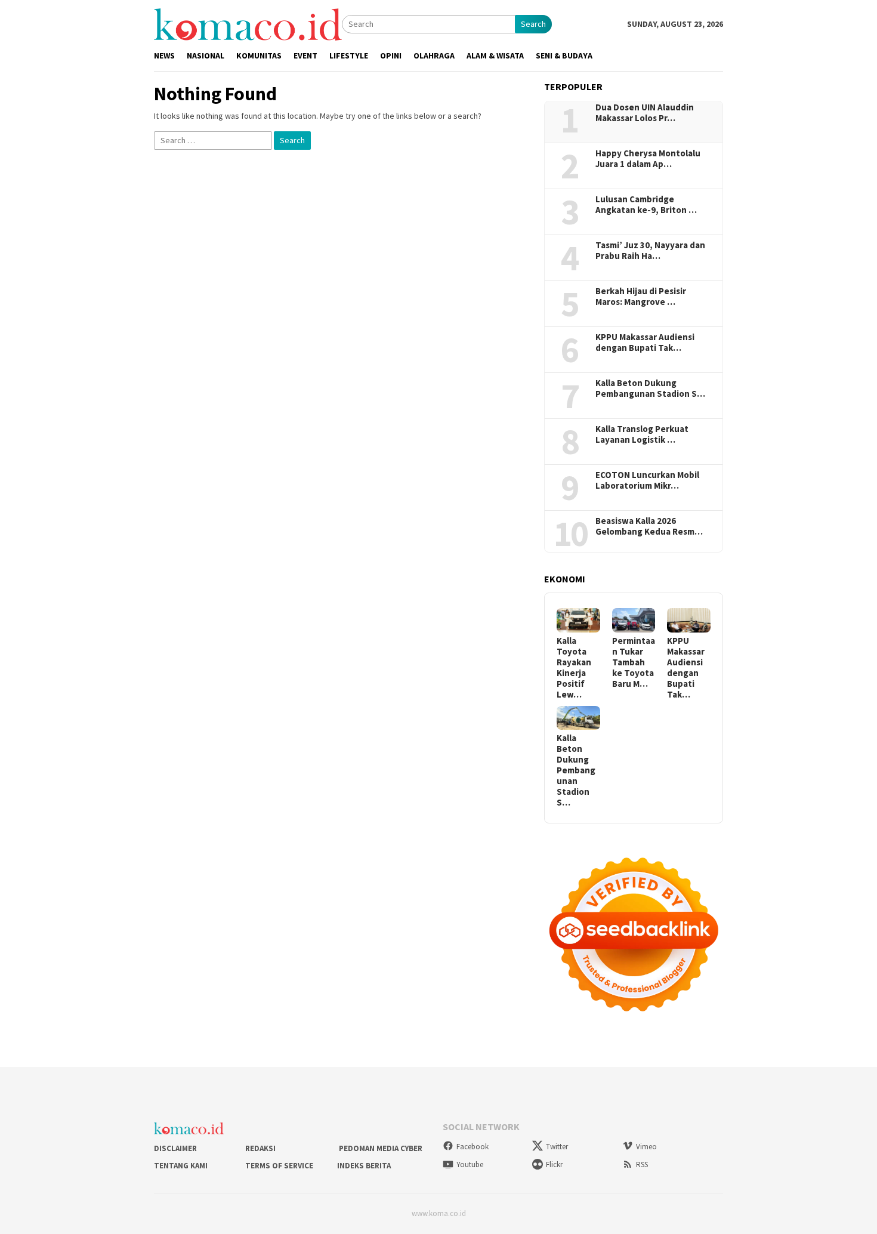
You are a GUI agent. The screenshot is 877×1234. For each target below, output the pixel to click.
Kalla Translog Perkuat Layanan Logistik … (641, 434)
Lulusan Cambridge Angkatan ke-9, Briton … (646, 204)
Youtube (469, 1164)
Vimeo (646, 1147)
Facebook (472, 1147)
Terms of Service (279, 1166)
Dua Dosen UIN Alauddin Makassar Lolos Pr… (644, 113)
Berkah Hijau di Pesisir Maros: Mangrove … (640, 296)
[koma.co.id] (248, 23)
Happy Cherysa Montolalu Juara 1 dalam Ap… (647, 158)
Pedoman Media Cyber (379, 1148)
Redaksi (260, 1148)
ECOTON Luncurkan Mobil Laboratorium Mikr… (647, 480)
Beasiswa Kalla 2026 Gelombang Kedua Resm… (649, 526)
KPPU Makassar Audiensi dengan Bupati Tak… (644, 342)
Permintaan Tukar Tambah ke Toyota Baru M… (633, 662)
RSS (642, 1164)
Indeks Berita (364, 1166)
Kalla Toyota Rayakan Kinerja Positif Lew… (574, 667)
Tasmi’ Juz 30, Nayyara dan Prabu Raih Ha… (650, 250)
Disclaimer (175, 1148)
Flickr (554, 1164)
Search (533, 23)
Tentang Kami (181, 1166)
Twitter (557, 1147)
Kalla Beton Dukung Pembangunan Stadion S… (650, 388)
